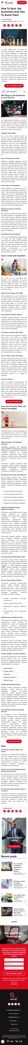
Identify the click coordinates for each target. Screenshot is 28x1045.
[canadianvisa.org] (9, 3)
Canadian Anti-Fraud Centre (9, 650)
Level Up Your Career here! (14, 401)
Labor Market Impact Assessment (16, 465)
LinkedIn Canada (8, 671)
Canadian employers (15, 161)
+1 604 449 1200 (14, 1028)
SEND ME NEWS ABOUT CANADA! (14, 973)
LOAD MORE (14, 921)
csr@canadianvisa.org (14, 1030)
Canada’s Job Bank (14, 660)
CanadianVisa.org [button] (13, 1017)
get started (22, 2)
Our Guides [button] (13, 1020)
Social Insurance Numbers (19, 565)
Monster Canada (8, 680)
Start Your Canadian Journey (14, 85)
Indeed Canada (8, 668)
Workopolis (7, 674)
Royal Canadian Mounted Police (11, 477)
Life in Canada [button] (13, 1013)
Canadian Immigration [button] (13, 1010)
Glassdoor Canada (9, 677)
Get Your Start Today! (14, 741)
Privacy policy (14, 983)
